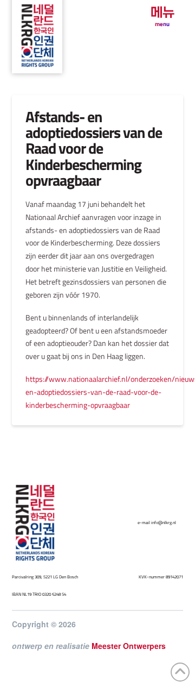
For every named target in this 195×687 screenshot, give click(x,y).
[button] (162, 17)
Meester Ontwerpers (129, 645)
